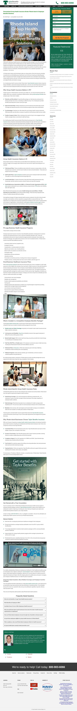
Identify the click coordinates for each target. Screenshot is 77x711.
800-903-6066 (15, 513)
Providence (9, 657)
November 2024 (52, 146)
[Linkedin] (4, 650)
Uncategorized (52, 112)
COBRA (51, 97)
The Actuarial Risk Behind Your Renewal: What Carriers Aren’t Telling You (66, 699)
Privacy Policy (36, 673)
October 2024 (52, 148)
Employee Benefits (53, 100)
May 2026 (51, 119)
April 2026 (51, 121)
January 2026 (52, 127)
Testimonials (47, 6)
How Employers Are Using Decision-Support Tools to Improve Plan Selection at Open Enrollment (66, 688)
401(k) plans (16, 347)
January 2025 (52, 142)
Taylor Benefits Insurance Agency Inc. (39, 709)
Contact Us (60, 6)
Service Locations (21, 673)
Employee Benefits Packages (25, 6)
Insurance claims (52, 108)
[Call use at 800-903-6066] (57, 3)
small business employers (11, 264)
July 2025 (51, 139)
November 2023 (52, 154)
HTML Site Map (62, 673)
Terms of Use (49, 673)
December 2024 (52, 144)
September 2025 (52, 135)
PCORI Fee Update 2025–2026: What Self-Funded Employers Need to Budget (66, 696)
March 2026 (52, 123)
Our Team (6, 6)
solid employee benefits (38, 94)
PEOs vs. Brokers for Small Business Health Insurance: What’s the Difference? (66, 692)
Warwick (29, 657)
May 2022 (51, 176)
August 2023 (52, 160)
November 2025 (52, 131)
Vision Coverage (17, 328)
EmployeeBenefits (67, 11)
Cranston (9, 654)
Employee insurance (53, 102)
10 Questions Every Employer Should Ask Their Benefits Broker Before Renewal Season (66, 703)
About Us (13, 6)
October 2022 (52, 170)
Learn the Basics (26, 571)
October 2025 (52, 133)
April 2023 (51, 166)
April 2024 (51, 150)
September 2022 (52, 172)
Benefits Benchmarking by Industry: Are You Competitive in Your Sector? (61, 74)
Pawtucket (30, 654)
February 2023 (52, 168)
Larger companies (18, 174)
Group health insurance (54, 106)
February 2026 (52, 125)
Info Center (38, 6)
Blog (54, 6)
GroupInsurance (57, 11)
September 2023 (52, 158)
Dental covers (8, 328)
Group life (21, 333)
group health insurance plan (13, 323)
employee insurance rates (54, 104)
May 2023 (51, 164)
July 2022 (51, 174)
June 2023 (51, 162)
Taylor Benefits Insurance (33, 83)
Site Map (55, 673)
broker (27, 422)
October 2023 (52, 156)
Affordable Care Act (53, 95)
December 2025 (52, 129)
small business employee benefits (55, 110)
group (34, 202)
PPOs (36, 186)
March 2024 (52, 152)
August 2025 (52, 137)
